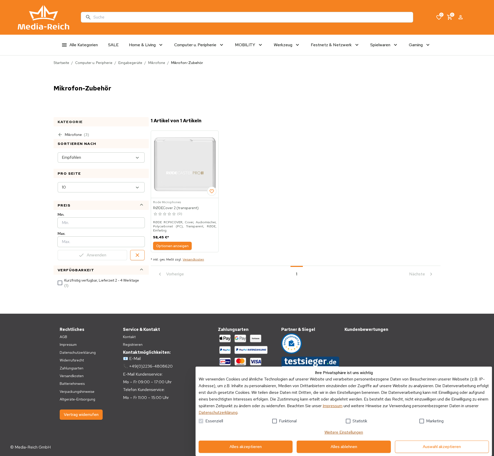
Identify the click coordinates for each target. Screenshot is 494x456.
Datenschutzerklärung (218, 412)
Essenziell (214, 421)
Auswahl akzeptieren (442, 446)
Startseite (61, 62)
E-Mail (135, 358)
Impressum (332, 405)
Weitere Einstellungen (343, 432)
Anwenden (96, 255)
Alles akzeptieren (246, 446)
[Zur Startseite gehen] (43, 17)
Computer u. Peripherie (93, 62)
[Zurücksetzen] (137, 255)
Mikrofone (156, 62)
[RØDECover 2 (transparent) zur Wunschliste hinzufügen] (211, 191)
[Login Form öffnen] (460, 17)
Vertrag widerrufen (81, 414)
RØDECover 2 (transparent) (176, 208)
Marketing (435, 421)
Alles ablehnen (344, 446)
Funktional (288, 421)
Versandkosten (193, 259)
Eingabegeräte (130, 62)
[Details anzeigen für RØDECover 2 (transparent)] (184, 164)
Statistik (359, 421)
